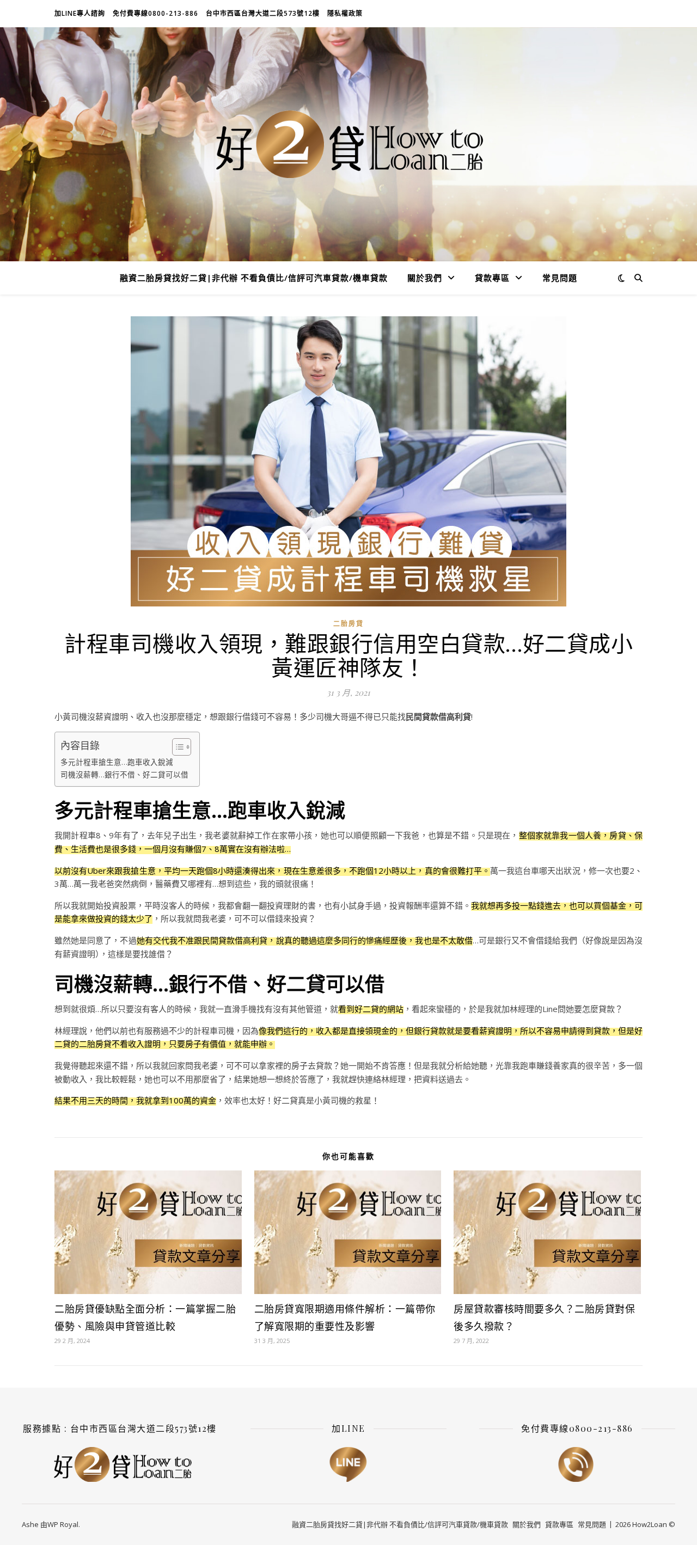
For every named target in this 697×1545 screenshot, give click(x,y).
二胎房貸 (348, 623)
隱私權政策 (345, 13)
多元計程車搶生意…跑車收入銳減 (116, 762)
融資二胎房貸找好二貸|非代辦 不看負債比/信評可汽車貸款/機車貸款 (254, 277)
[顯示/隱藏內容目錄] (176, 747)
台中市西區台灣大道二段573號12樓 (263, 13)
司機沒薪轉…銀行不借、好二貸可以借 (124, 775)
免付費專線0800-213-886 (155, 13)
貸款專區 (492, 277)
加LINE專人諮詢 (79, 13)
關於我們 (424, 277)
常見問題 (559, 277)
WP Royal (62, 1524)
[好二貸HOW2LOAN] (348, 144)
